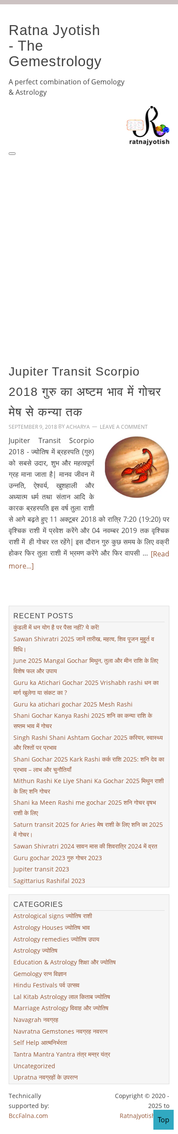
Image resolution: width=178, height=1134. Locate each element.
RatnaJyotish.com (144, 1116)
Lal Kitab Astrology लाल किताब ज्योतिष (61, 997)
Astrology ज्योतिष (35, 950)
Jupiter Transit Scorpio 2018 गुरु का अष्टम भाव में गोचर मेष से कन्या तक (85, 391)
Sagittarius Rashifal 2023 (49, 881)
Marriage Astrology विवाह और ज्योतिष (60, 1008)
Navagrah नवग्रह (35, 1019)
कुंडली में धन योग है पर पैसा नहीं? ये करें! (56, 627)
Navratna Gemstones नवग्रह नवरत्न (60, 1031)
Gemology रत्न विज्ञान (40, 973)
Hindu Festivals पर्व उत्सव (46, 985)
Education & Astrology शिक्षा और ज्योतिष (64, 962)
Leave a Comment (124, 426)
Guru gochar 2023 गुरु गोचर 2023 (57, 857)
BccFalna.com (28, 1116)
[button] (12, 153)
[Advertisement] (89, 250)
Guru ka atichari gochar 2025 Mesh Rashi (73, 704)
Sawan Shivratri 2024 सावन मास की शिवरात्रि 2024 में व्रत (85, 846)
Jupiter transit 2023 (41, 869)
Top (163, 1119)
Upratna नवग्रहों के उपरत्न (45, 1077)
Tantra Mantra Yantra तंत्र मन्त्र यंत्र (61, 1054)
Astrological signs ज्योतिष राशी (52, 916)
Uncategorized (34, 1065)
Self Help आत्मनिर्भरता (40, 1042)
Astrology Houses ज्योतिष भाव (51, 927)
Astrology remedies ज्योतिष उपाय (56, 939)
